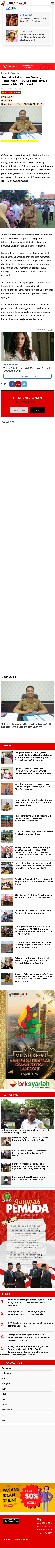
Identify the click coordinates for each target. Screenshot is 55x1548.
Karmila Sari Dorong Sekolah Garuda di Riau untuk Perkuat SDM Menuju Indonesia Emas (33, 802)
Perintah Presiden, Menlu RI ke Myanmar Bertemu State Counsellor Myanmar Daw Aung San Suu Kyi (30, 1166)
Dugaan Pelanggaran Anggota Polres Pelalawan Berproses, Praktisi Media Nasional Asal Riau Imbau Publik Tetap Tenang (34, 977)
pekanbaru (7, 1409)
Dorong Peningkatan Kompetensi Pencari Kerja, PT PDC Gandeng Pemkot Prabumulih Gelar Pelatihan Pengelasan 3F (33, 930)
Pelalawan (6, 1373)
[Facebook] (12, 384)
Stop (17, 92)
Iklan (25, 1539)
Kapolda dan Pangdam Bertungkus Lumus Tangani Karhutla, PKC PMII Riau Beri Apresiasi (33, 786)
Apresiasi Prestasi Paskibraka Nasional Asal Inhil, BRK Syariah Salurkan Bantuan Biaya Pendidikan (33, 771)
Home (3, 73)
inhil (3, 1394)
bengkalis (6, 1383)
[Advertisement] (27, 548)
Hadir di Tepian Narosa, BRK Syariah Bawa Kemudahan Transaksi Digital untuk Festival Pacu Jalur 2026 (33, 865)
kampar (5, 1404)
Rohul (4, 1378)
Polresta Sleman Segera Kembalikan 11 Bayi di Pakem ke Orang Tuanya (25, 1131)
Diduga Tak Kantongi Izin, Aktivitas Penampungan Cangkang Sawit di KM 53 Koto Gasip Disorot (33, 944)
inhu (3, 1399)
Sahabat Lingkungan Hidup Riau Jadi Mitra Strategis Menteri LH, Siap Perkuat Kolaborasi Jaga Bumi (34, 960)
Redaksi (7, 1539)
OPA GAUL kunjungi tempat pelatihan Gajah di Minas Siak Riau (34, 832)
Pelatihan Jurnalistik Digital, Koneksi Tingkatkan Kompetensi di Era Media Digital (34, 881)
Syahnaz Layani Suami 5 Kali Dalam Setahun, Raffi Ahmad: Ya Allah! (30, 1138)
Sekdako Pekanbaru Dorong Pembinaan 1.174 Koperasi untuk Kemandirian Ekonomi (24, 81)
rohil (3, 1415)
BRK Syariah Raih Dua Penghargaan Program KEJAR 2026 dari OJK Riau (33, 896)
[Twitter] (24, 384)
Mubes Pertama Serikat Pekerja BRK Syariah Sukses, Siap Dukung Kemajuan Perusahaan (33, 818)
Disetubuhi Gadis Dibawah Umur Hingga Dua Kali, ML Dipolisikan (29, 1178)
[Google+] (18, 384)
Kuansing (6, 1368)
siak (3, 1420)
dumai (4, 1388)
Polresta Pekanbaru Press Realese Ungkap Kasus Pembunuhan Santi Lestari (30, 1153)
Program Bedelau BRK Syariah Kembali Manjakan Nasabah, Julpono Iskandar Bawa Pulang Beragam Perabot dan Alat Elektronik (33, 756)
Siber (17, 1539)
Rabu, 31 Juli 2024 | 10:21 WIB (11, 88)
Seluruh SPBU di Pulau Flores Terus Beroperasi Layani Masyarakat (33, 911)
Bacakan (8, 92)
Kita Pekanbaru (13, 73)
